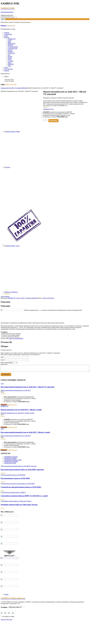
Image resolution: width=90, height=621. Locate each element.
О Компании (8, 34)
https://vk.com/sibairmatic (16, 338)
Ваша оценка (5, 362)
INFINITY (11, 64)
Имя (2, 357)
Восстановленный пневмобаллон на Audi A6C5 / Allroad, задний (25, 432)
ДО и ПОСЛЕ (8, 69)
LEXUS (10, 50)
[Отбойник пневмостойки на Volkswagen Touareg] (16, 501)
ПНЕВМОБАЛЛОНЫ (11, 457)
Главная (6, 32)
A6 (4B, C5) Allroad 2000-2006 (18, 88)
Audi (7, 88)
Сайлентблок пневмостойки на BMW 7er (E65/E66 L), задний (24, 496)
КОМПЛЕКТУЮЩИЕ (11, 461)
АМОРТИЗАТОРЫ (10, 463)
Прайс (6, 35)
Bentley (10, 58)
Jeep (9, 54)
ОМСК (6, 594)
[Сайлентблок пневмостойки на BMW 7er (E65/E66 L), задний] (13, 492)
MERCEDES (11, 43)
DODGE (10, 45)
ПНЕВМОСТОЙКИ (10, 458)
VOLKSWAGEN (13, 47)
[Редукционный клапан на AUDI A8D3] (13, 475)
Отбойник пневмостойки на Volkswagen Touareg (19, 505)
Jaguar (9, 62)
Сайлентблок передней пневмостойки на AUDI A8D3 (21, 487)
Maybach (10, 51)
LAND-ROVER (12, 48)
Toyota (10, 59)
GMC (9, 66)
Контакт (6, 70)
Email (3, 360)
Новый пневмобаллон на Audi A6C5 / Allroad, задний (21, 410)
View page (9, 619)
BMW (9, 42)
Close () (3, 619)
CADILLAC (11, 53)
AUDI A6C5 (50, 298)
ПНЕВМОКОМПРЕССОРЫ (12, 460)
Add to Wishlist (5, 296)
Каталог (6, 37)
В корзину (53, 120)
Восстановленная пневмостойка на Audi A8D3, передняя (22, 469)
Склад (6, 67)
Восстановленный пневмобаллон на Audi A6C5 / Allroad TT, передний (27, 387)
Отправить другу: (48, 109)
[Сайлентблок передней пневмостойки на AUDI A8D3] (18, 483)
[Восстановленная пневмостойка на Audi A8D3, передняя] (18, 466)
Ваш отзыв (4, 364)
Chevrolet (10, 61)
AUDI (9, 40)
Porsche (10, 56)
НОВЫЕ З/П (11, 39)
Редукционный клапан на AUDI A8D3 (15, 478)
